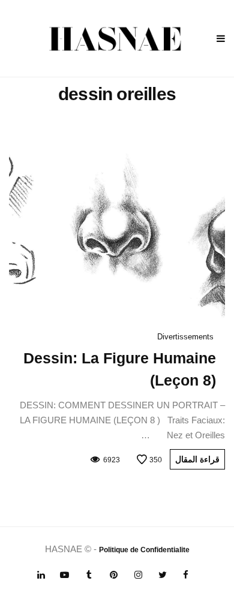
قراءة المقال (197, 459)
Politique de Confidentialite (144, 550)
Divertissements (185, 336)
